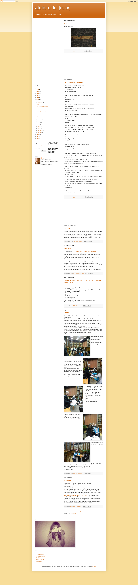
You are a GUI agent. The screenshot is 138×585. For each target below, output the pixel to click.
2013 (37, 99)
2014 (37, 97)
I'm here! (67, 228)
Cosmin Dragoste (40, 554)
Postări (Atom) (73, 513)
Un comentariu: (79, 241)
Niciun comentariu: (80, 196)
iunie (39, 122)
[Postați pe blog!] (86, 51)
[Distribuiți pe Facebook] (89, 51)
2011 (37, 134)
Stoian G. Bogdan (40, 559)
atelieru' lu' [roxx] (53, 7)
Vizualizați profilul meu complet (42, 166)
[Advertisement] (83, 66)
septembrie (40, 121)
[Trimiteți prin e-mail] (85, 51)
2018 (37, 89)
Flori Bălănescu (39, 557)
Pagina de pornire (83, 511)
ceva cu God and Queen (73, 82)
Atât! (65, 23)
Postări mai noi (67, 511)
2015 (37, 95)
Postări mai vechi (99, 511)
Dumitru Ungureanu (40, 556)
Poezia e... (68, 313)
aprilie (39, 126)
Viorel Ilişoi (38, 562)
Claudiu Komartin (40, 553)
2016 (37, 93)
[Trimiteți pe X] (88, 51)
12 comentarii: (79, 473)
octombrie (40, 119)
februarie (40, 130)
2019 (37, 88)
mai (38, 124)
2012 (37, 101)
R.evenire (67, 480)
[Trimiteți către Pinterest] (91, 51)
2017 (37, 91)
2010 (37, 136)
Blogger (93, 566)
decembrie (40, 102)
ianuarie (39, 132)
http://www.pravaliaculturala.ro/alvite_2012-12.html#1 (76, 495)
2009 (37, 138)
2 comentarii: (79, 305)
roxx (44, 158)
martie (39, 128)
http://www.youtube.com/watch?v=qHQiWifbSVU (85, 251)
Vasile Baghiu (39, 561)
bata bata (67, 248)
